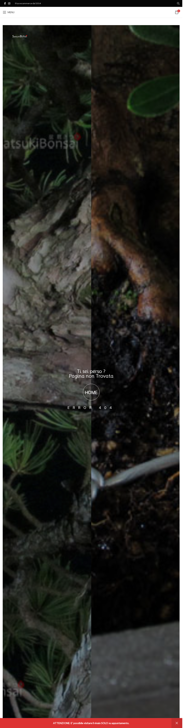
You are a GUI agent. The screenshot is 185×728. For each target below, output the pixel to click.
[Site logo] (91, 12)
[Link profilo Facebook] (5, 3)
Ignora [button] (176, 723)
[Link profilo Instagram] (9, 3)
